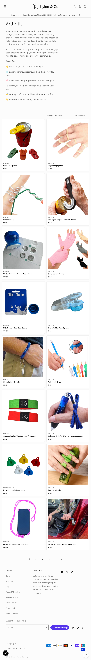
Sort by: (49, 115)
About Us (9, 581)
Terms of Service (12, 613)
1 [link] (29, 559)
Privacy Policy (11, 608)
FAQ (7, 587)
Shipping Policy (12, 597)
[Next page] (61, 559)
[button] (5, 6)
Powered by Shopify (23, 657)
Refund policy (11, 603)
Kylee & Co (14, 657)
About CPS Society (13, 592)
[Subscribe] (45, 627)
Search (8, 576)
